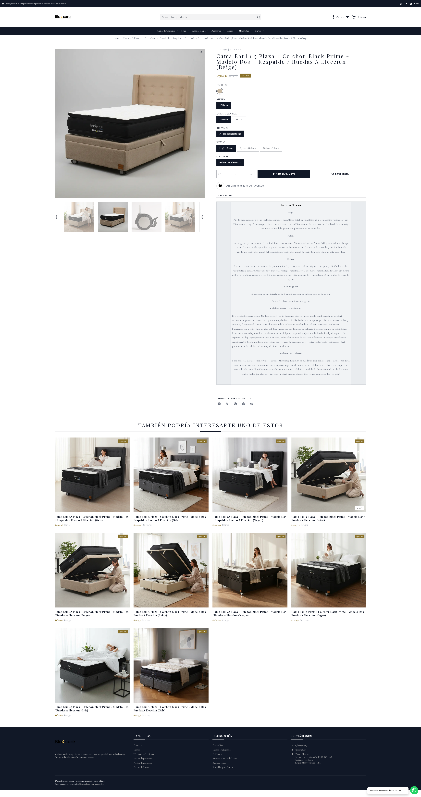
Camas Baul (150, 38)
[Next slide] (202, 217)
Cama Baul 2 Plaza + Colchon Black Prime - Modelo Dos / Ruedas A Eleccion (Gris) (171, 708)
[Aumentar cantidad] (251, 174)
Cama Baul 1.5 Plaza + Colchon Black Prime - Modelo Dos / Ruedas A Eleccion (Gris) (91, 708)
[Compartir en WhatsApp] (235, 404)
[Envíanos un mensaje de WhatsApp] (414, 790)
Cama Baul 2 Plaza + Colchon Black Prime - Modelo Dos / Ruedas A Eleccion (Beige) (171, 613)
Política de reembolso (143, 763)
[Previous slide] (57, 217)
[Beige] (219, 91)
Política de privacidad (143, 758)
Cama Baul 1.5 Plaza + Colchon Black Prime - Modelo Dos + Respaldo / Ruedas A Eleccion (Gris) (91, 518)
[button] (259, 31)
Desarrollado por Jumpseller (91, 784)
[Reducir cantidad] (219, 174)
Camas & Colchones (132, 38)
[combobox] (210, 17)
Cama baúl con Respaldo (170, 38)
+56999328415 (301, 745)
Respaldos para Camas (222, 767)
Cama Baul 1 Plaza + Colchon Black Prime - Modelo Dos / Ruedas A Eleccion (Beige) (328, 518)
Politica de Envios (141, 767)
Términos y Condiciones (144, 754)
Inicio (116, 38)
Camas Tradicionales (221, 749)
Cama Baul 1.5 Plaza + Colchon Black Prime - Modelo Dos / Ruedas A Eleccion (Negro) (249, 613)
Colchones (217, 754)
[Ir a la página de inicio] (63, 17)
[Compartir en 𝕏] (227, 404)
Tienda (137, 749)
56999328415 (300, 749)
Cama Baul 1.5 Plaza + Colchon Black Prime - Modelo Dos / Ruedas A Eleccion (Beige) (91, 613)
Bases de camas (219, 763)
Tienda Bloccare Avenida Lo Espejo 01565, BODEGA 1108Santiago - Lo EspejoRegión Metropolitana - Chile (313, 758)
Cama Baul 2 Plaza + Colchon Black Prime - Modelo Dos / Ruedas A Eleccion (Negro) (328, 613)
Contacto (138, 745)
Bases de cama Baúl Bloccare (224, 758)
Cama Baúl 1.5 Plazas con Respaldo (200, 38)
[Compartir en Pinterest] (243, 404)
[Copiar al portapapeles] (251, 404)
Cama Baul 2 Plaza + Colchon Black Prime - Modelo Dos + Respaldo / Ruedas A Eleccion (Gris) (171, 518)
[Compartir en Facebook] (219, 404)
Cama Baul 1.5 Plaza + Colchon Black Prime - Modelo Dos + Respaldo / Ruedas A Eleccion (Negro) (249, 518)
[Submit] (258, 17)
